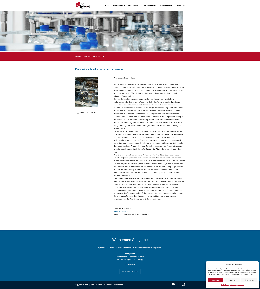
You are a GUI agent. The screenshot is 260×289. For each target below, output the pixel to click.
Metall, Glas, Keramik (96, 56)
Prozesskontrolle (149, 5)
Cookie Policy (225, 285)
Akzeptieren (215, 280)
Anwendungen (166, 5)
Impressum (241, 285)
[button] (256, 264)
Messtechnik (133, 5)
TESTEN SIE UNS (130, 271)
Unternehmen (118, 5)
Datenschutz (233, 285)
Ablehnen (232, 280)
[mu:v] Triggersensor (121, 211)
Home (107, 5)
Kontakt (99, 285)
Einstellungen (249, 280)
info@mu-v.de (130, 264)
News (179, 5)
